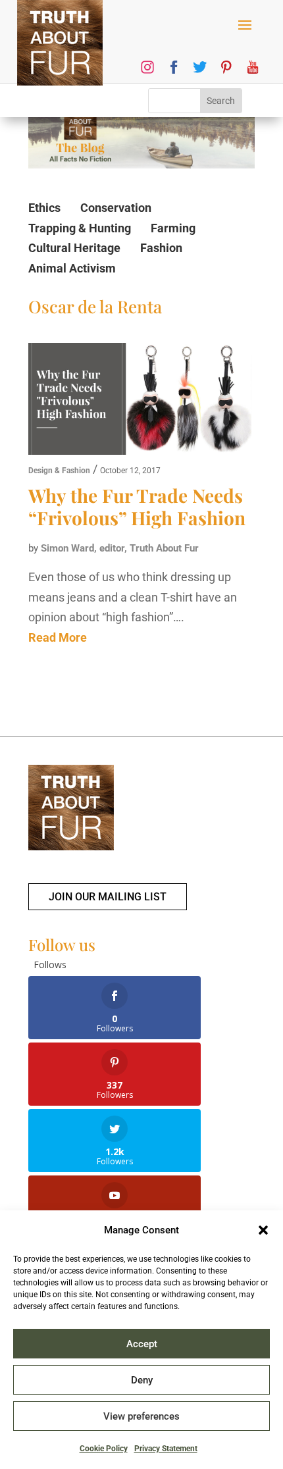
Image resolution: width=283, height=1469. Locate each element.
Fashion (161, 248)
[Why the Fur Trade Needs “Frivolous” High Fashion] (139, 402)
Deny (142, 1380)
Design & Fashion (59, 470)
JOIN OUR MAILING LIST (108, 896)
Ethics (44, 208)
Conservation (115, 208)
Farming (173, 228)
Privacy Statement (165, 1448)
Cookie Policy (104, 1448)
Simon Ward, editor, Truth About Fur (120, 548)
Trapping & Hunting (79, 228)
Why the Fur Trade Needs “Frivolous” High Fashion (136, 506)
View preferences (141, 1416)
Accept (141, 1344)
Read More (57, 637)
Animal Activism (72, 268)
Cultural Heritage (74, 248)
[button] (263, 1230)
